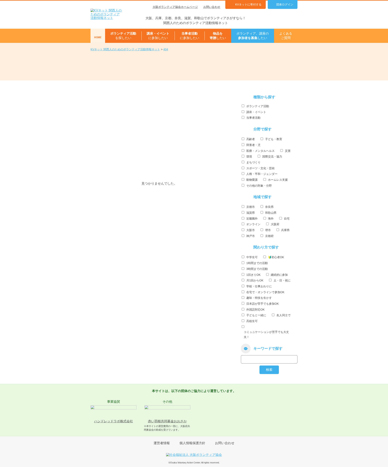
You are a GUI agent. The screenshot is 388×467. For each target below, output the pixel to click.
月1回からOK (254, 280)
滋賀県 (250, 212)
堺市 (268, 230)
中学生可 (252, 257)
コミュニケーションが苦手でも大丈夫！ (266, 334)
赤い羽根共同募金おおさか (167, 421)
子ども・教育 (273, 139)
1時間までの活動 (257, 263)
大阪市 (250, 230)
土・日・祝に (282, 280)
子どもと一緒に (256, 315)
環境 (249, 156)
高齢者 (250, 139)
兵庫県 (285, 230)
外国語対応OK (255, 309)
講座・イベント (256, 112)
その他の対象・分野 (259, 185)
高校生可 (252, 321)
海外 (271, 218)
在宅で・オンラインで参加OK (265, 292)
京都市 (250, 206)
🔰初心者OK (276, 257)
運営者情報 (162, 443)
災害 (288, 150)
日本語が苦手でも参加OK (262, 303)
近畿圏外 (252, 218)
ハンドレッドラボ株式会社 (113, 421)
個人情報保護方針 (192, 443)
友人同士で (283, 315)
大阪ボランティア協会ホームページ (175, 6)
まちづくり (253, 162)
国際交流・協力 (272, 156)
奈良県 (269, 206)
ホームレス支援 (278, 179)
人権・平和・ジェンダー (261, 173)
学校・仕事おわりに (259, 286)
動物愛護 (252, 179)
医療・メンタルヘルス (260, 150)
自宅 (287, 218)
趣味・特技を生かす (259, 297)
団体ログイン (284, 4)
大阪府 (275, 224)
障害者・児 (253, 145)
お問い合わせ (211, 6)
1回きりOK (253, 274)
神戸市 (250, 236)
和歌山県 (270, 212)
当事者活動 (253, 117)
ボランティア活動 (257, 106)
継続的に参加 (279, 274)
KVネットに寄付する (248, 4)
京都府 (269, 236)
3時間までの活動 (257, 268)
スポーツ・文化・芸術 (260, 168)
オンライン (253, 224)
